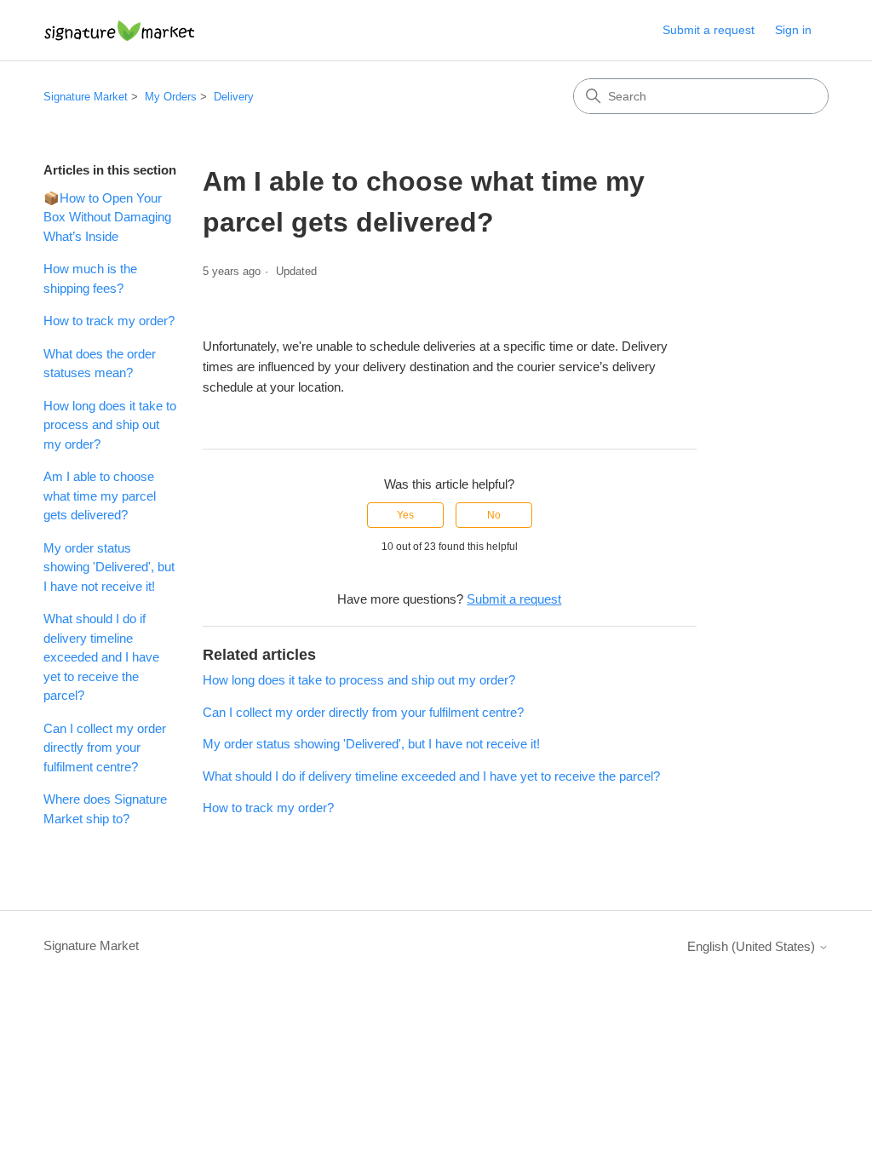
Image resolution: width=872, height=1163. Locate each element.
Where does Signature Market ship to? (105, 809)
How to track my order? (109, 320)
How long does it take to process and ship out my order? (109, 424)
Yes (405, 515)
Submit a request (708, 30)
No (494, 515)
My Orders (171, 96)
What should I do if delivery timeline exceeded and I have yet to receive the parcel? (101, 656)
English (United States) (752, 946)
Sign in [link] (793, 30)
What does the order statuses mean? (99, 364)
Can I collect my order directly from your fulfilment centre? (104, 747)
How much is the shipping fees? (90, 278)
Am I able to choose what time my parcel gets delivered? (99, 495)
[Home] (119, 30)
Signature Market (85, 96)
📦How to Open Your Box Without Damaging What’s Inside (107, 217)
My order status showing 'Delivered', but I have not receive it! (109, 567)
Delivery (234, 96)
